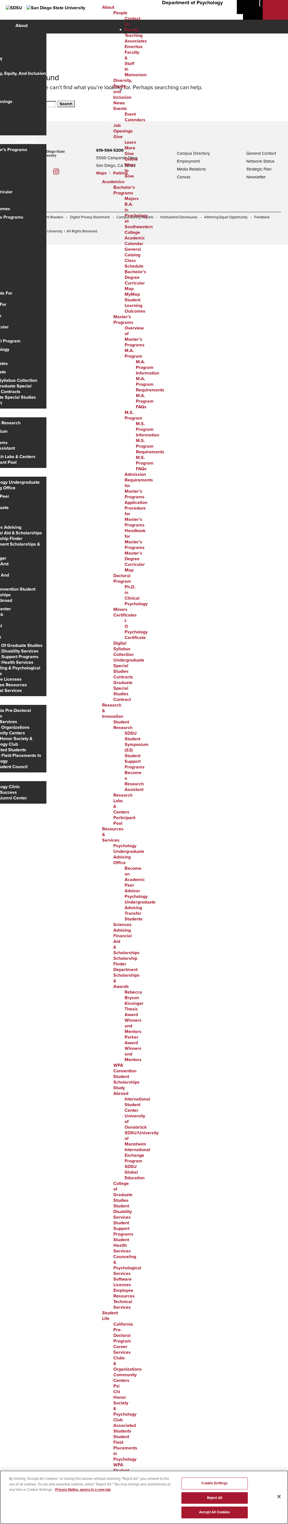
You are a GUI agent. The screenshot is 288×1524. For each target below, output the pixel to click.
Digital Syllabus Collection (123, 648)
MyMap (132, 294)
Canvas (183, 177)
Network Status (260, 161)
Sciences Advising (122, 927)
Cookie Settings (214, 1483)
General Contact (261, 153)
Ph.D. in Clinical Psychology (136, 595)
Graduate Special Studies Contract (122, 691)
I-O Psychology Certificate (136, 629)
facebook (46, 171)
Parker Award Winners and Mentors (133, 1048)
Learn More (130, 145)
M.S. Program (133, 415)
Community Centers (125, 1377)
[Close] (279, 1497)
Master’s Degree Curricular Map (135, 561)
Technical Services (122, 1304)
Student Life (27, 702)
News (119, 103)
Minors (120, 609)
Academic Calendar (135, 240)
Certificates (125, 615)
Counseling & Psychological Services (127, 1265)
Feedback (262, 217)
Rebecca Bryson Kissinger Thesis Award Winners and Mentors (134, 1011)
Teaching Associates (136, 38)
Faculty (132, 30)
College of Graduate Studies (122, 1192)
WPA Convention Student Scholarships (126, 1074)
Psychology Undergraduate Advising (140, 902)
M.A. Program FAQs (145, 401)
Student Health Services (122, 1245)
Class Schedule (134, 263)
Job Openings (123, 128)
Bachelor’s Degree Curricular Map (135, 280)
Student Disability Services (122, 1211)
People (120, 13)
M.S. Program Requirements (150, 446)
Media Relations (191, 169)
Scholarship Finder (125, 961)
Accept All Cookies (214, 1512)
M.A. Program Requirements (150, 384)
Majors (132, 198)
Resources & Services (37, 474)
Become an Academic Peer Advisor (135, 880)
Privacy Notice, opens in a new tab (83, 1489)
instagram (60, 171)
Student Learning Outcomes (135, 305)
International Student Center (137, 1104)
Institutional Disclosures (178, 217)
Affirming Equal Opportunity (226, 217)
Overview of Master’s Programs (135, 336)
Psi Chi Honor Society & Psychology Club (124, 1403)
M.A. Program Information (147, 367)
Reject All (214, 1498)
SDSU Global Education (135, 1172)
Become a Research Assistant (134, 781)
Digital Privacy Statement (90, 217)
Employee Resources (124, 1293)
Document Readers (48, 217)
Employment (188, 161)
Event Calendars (135, 117)
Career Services (122, 1349)
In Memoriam (136, 72)
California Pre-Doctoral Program (123, 1332)
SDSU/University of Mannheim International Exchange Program (142, 1147)
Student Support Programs (135, 761)
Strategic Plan (258, 169)
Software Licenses (122, 1282)
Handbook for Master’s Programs (135, 539)
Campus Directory (193, 153)
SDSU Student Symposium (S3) (136, 741)
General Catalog (133, 252)
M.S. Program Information (147, 429)
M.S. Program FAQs (145, 463)
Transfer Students (134, 916)
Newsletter (256, 177)
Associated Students (124, 1428)
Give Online (131, 156)
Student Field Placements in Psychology (125, 1448)
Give (118, 137)
